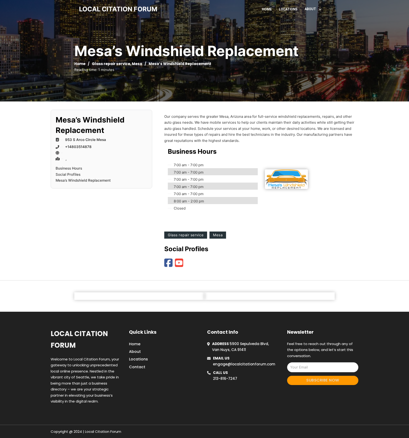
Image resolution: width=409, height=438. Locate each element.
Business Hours (69, 168)
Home (267, 9)
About (135, 351)
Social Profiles (68, 174)
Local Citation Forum (79, 339)
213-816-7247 (225, 378)
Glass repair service (111, 63)
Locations (288, 9)
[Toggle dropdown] (320, 9)
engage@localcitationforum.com (244, 364)
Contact (137, 367)
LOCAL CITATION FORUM (118, 9)
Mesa (137, 63)
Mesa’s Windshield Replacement (83, 180)
